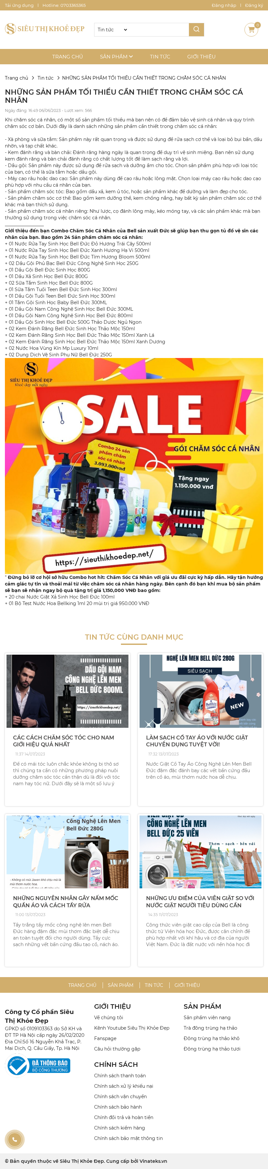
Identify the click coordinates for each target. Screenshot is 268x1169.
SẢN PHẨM (202, 1006)
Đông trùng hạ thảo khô (212, 1038)
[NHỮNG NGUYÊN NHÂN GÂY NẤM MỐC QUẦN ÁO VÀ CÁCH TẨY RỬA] (67, 852)
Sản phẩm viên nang (207, 1018)
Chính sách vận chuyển (120, 1096)
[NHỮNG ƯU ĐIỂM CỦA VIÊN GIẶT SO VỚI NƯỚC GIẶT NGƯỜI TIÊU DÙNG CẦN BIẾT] (200, 852)
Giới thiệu (201, 57)
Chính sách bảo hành (118, 1107)
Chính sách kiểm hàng (119, 1128)
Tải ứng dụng (19, 5)
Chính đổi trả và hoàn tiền (123, 1117)
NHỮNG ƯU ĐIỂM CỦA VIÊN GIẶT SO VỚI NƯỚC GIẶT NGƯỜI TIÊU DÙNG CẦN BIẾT (200, 905)
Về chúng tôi (108, 1018)
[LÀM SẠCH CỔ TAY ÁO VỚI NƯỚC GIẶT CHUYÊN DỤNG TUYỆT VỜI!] (200, 691)
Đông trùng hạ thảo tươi (212, 1049)
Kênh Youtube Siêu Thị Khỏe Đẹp (131, 1028)
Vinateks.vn (153, 1161)
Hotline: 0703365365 (64, 5)
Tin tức (160, 57)
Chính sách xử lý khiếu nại (123, 1086)
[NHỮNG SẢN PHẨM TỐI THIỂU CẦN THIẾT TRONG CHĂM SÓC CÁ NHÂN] (44, 30)
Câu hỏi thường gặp (117, 1049)
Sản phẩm (114, 57)
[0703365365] (14, 1139)
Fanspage (105, 1038)
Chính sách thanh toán (120, 1076)
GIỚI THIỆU (112, 1006)
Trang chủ (67, 57)
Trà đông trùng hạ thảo (210, 1028)
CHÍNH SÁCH (116, 1064)
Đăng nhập (224, 5)
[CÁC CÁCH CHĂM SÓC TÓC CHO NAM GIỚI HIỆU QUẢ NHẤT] (67, 691)
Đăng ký (254, 5)
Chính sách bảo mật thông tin (128, 1138)
